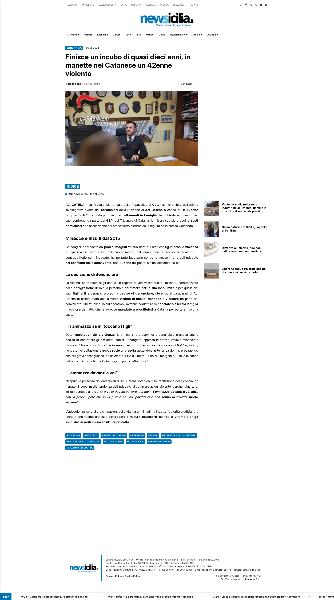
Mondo (149, 34)
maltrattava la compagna (83, 441)
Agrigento (88, 4)
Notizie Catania (113, 441)
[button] (131, 128)
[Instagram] (256, 4)
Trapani (193, 4)
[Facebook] (246, 4)
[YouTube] (261, 4)
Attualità (211, 34)
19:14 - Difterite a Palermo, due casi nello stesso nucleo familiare (132, 596)
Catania (72, 4)
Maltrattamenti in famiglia (178, 435)
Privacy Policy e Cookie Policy (123, 576)
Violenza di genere (159, 441)
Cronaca (72, 34)
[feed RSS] (266, 4)
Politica (88, 34)
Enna (124, 4)
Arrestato (90, 435)
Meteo (161, 34)
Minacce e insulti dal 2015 (86, 194)
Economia (102, 34)
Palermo (150, 4)
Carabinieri (137, 435)
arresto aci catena (114, 435)
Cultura (116, 34)
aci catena (73, 435)
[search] (241, 5)
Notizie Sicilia (135, 441)
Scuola (196, 34)
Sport (128, 34)
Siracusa (178, 4)
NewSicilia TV (177, 34)
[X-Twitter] (250, 4)
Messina (136, 4)
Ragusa (164, 4)
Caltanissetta (107, 4)
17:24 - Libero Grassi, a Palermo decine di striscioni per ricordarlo (238, 596)
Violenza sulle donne (80, 447)
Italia (138, 34)
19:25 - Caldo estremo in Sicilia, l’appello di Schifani (36, 596)
